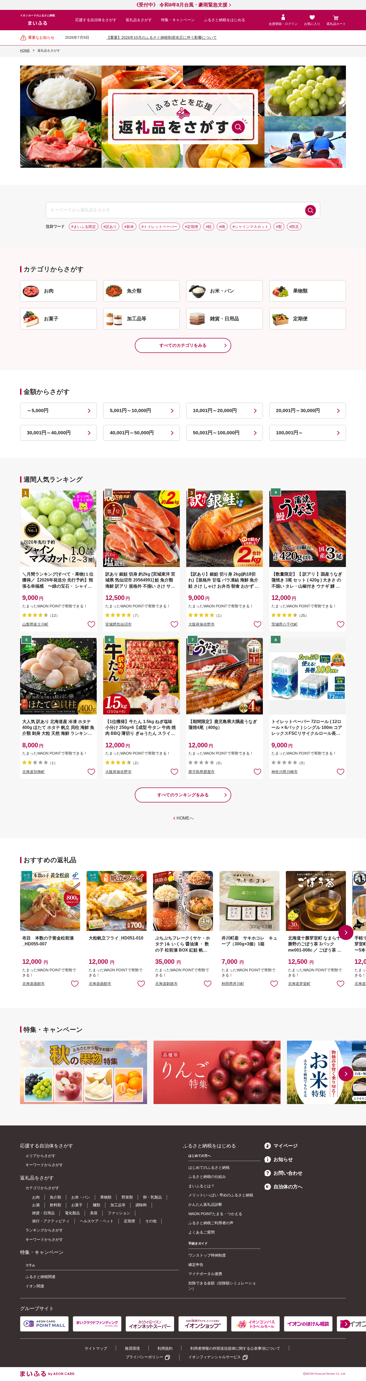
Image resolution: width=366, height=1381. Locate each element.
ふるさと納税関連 (40, 1277)
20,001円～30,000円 (298, 410)
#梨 (279, 227)
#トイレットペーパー (159, 227)
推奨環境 (132, 1348)
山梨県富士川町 (35, 624)
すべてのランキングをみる (183, 795)
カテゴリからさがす (42, 1188)
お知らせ (283, 1159)
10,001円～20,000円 (215, 410)
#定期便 (191, 227)
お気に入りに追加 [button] (91, 624)
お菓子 (77, 1205)
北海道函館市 (33, 983)
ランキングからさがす (44, 1230)
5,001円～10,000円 (130, 410)
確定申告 (195, 1264)
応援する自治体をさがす (96, 20)
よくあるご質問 (201, 1232)
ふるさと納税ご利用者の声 (210, 1223)
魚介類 (55, 1197)
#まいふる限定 (83, 227)
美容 (94, 1213)
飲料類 (55, 1205)
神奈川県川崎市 (284, 772)
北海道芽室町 (299, 983)
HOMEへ (185, 818)
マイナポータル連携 (205, 1274)
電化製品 (72, 1213)
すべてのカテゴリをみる (183, 345)
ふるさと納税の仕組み (207, 1176)
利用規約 (165, 1348)
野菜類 (127, 1197)
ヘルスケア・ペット (97, 1221)
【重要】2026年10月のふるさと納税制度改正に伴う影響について (161, 37)
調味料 (141, 1205)
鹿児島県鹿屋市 (201, 772)
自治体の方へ (288, 1186)
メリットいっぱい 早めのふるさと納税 (220, 1195)
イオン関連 (34, 1286)
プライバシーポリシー (144, 1357)
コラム (30, 1265)
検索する (310, 210)
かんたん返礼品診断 (205, 1204)
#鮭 (209, 227)
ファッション (119, 1213)
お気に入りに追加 (75, 983)
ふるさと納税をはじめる (224, 20)
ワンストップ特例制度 (207, 1255)
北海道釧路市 (166, 983)
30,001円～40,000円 (49, 432)
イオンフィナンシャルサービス (214, 1357)
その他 (150, 1221)
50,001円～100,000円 (216, 432)
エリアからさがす (40, 1156)
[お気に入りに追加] (91, 624)
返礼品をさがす (139, 20)
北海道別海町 (33, 772)
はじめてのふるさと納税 (209, 1167)
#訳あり (110, 227)
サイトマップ (96, 1348)
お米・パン (80, 1197)
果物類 (105, 1197)
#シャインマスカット (250, 227)
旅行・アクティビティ (51, 1221)
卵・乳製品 (152, 1197)
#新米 (129, 227)
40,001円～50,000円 (132, 432)
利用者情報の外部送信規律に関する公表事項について (235, 1348)
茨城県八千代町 (284, 624)
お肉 (36, 1197)
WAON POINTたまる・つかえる (215, 1214)
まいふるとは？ (201, 1186)
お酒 (36, 1205)
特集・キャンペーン (178, 20)
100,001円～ (289, 432)
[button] (345, 932)
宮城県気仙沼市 (118, 624)
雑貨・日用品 (43, 1213)
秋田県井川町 (233, 983)
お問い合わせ (288, 1173)
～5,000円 (37, 410)
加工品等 (117, 1205)
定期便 (129, 1221)
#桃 (222, 227)
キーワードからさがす (44, 1165)
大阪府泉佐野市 (201, 624)
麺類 (96, 1205)
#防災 (294, 227)
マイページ (286, 1145)
